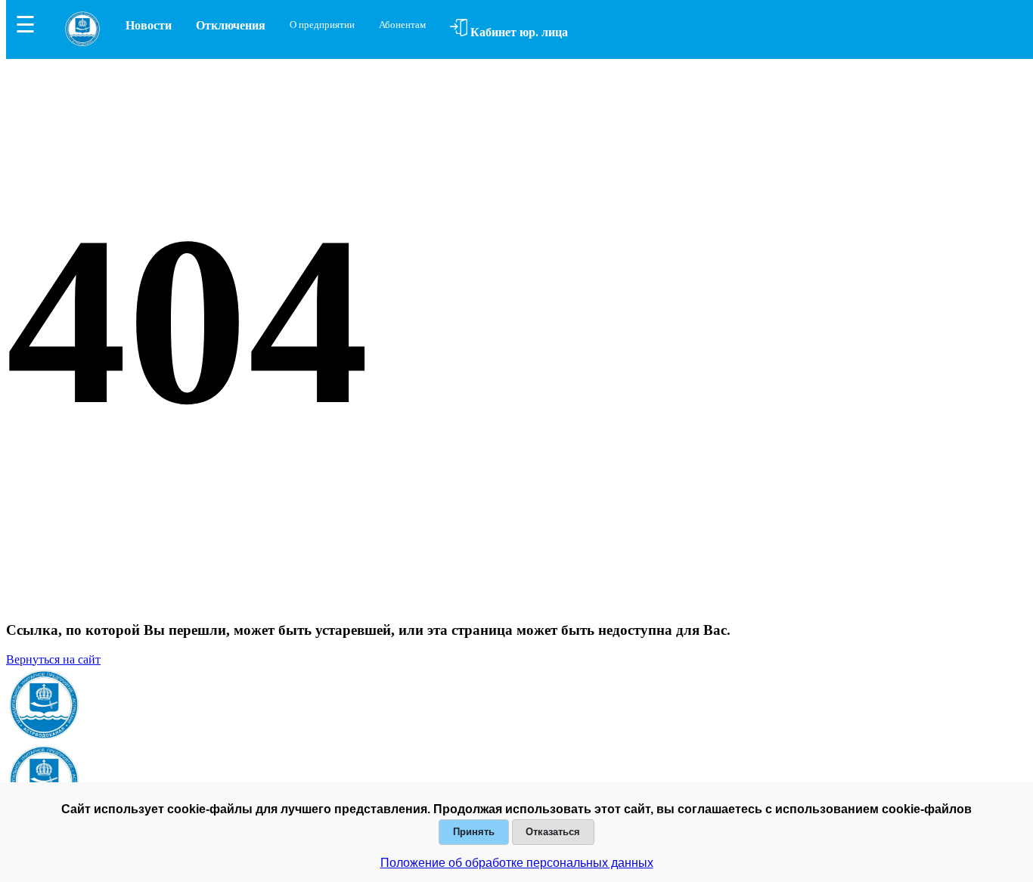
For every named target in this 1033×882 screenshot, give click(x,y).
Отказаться (553, 831)
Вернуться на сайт (53, 659)
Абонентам (402, 24)
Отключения (230, 25)
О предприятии (322, 24)
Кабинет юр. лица (517, 32)
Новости (149, 25)
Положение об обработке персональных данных (516, 862)
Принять (474, 831)
